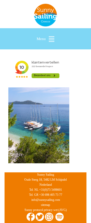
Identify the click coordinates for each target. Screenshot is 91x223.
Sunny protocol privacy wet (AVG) (46, 210)
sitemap (45, 205)
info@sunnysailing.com (45, 200)
